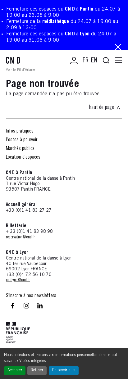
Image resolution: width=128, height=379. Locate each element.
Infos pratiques (20, 131)
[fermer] (118, 47)
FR (86, 60)
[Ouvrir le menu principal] (118, 60)
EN (94, 60)
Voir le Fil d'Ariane (20, 70)
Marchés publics (20, 148)
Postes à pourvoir (21, 140)
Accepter (14, 370)
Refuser (37, 370)
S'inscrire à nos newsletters (31, 295)
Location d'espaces (23, 157)
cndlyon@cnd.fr (18, 280)
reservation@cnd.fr (20, 237)
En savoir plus (63, 370)
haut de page (101, 108)
